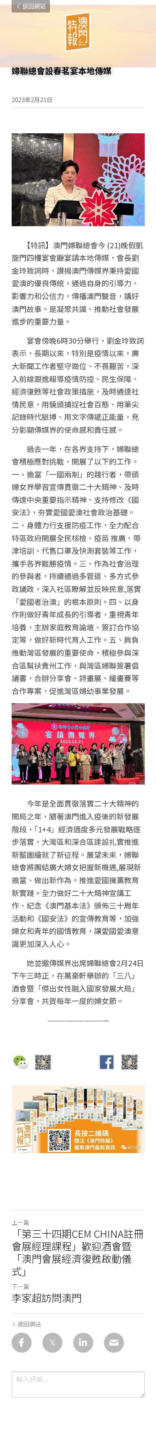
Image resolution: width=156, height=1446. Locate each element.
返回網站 (34, 6)
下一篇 (20, 1286)
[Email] (114, 1343)
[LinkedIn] (83, 1343)
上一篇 (20, 1222)
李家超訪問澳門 (47, 1297)
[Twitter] (52, 1343)
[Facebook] (22, 1343)
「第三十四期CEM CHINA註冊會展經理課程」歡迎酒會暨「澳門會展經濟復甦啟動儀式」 (78, 1252)
